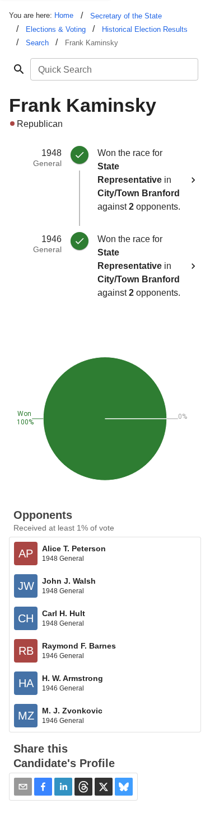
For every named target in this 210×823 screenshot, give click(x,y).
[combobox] (113, 69)
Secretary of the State (126, 16)
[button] (43, 787)
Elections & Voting (56, 29)
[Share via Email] (23, 787)
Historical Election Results (145, 29)
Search (37, 43)
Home (63, 15)
